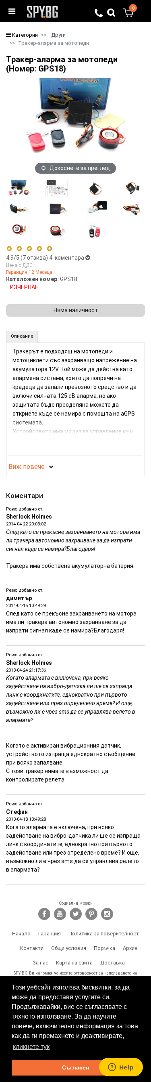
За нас (40, 963)
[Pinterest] (91, 914)
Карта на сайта (74, 963)
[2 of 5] (19, 249)
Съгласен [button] (75, 1067)
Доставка (112, 963)
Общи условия (68, 948)
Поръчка (104, 948)
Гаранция (49, 934)
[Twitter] (76, 914)
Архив (130, 948)
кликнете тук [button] (31, 1046)
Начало (21, 934)
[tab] (22, 337)
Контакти (31, 948)
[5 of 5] (50, 249)
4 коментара (67, 257)
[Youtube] (60, 914)
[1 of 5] (9, 249)
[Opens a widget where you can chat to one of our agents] (121, 1068)
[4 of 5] (39, 249)
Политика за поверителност (103, 934)
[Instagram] (107, 914)
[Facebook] (44, 914)
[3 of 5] (29, 249)
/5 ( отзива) (27, 257)
